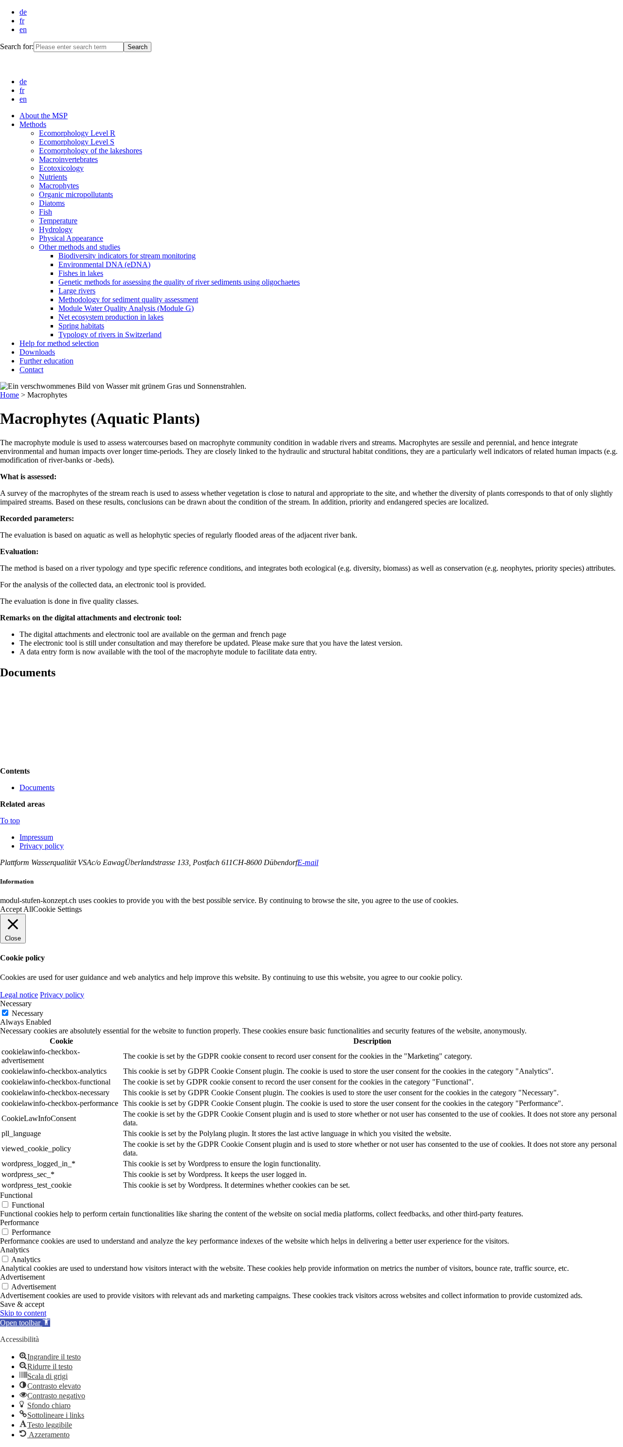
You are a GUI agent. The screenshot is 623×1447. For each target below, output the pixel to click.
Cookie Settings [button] (57, 909)
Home (9, 395)
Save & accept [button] (22, 1304)
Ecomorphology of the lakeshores (90, 150)
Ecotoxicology (61, 168)
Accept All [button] (16, 909)
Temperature (58, 221)
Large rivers (76, 291)
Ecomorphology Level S (76, 142)
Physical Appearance (71, 238)
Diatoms (52, 203)
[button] (25, 1323)
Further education (46, 361)
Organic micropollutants (76, 194)
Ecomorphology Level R (77, 133)
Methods (32, 124)
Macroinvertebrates (68, 159)
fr (21, 21)
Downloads (37, 352)
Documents (37, 787)
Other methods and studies (79, 247)
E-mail (307, 862)
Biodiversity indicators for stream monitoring (127, 256)
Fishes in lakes (80, 273)
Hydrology (56, 229)
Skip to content (23, 1313)
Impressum (36, 837)
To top (10, 820)
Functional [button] (16, 1195)
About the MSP (43, 115)
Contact (31, 369)
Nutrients (53, 177)
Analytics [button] (14, 1250)
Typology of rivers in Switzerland (110, 334)
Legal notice (19, 995)
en (23, 29)
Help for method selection (59, 343)
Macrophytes (59, 185)
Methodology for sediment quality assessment (128, 299)
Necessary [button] (16, 1003)
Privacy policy (41, 846)
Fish (45, 212)
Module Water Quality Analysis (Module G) (126, 308)
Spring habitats (81, 326)
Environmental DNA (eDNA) (104, 264)
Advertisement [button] (22, 1277)
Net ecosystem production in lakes (111, 317)
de (23, 12)
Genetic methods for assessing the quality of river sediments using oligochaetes (179, 282)
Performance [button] (19, 1222)
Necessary (27, 1013)
